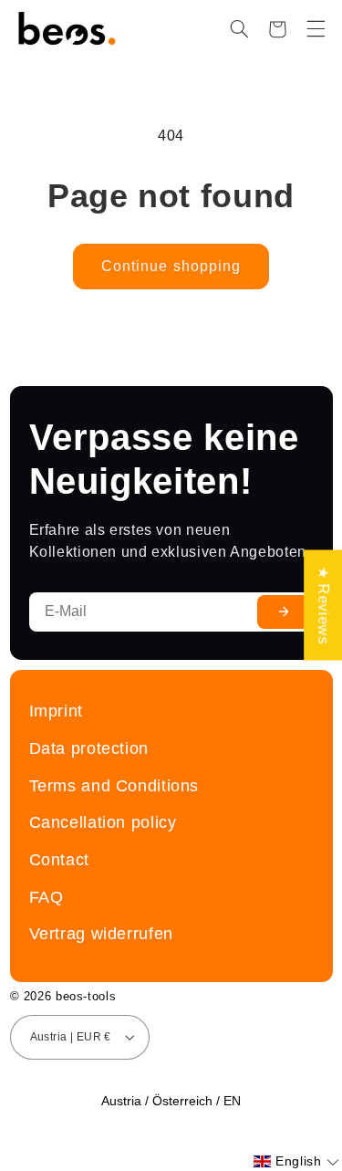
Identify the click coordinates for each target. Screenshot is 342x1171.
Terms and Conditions (114, 785)
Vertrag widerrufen (101, 933)
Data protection (89, 748)
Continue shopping (171, 266)
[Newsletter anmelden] (283, 612)
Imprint (56, 710)
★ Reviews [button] (323, 605)
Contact (59, 859)
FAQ (46, 896)
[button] (239, 29)
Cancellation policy (103, 821)
